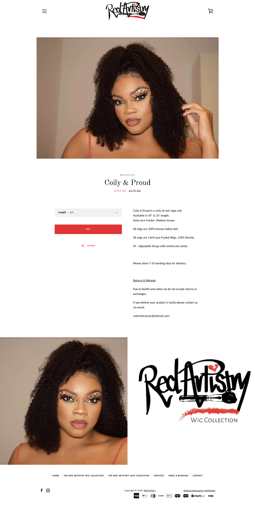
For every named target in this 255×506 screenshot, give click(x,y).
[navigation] (44, 11)
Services (159, 476)
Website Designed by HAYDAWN (199, 491)
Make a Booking (178, 476)
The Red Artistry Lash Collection (128, 476)
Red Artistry (150, 490)
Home (55, 476)
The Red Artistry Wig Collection (84, 476)
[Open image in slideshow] (128, 98)
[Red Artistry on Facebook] (41, 490)
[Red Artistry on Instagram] (48, 490)
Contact (198, 476)
